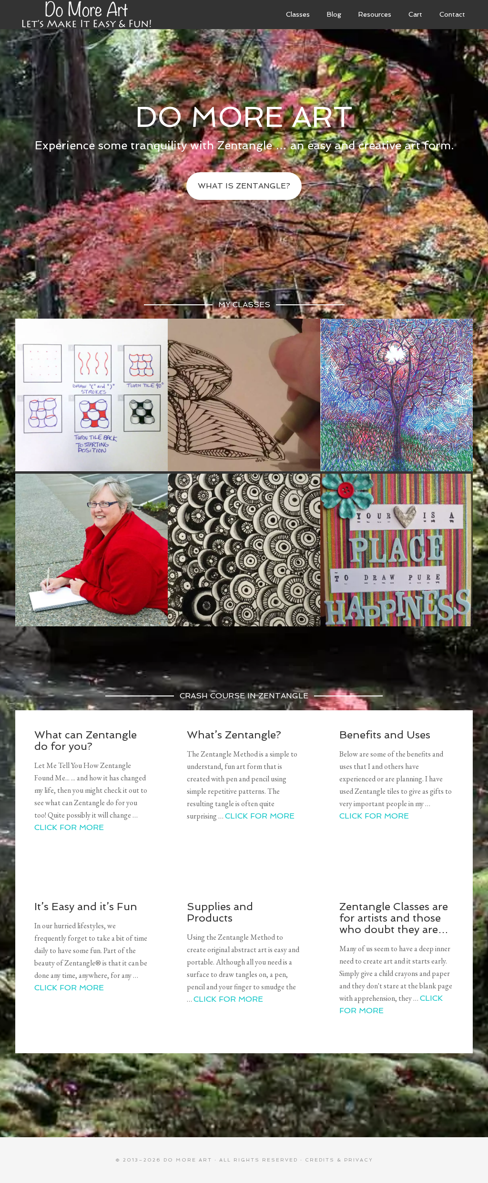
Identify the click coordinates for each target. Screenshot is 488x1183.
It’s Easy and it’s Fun (85, 906)
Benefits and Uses (384, 734)
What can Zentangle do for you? (85, 740)
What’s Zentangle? (234, 734)
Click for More (69, 827)
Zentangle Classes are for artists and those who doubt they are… (393, 917)
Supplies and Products (220, 912)
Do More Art (187, 1159)
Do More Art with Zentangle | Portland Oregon (86, 14)
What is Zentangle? (244, 185)
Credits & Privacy (339, 1159)
